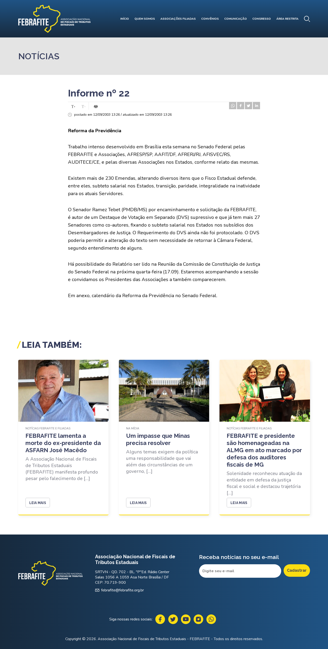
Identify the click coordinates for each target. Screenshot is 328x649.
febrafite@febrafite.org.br (122, 590)
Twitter (173, 619)
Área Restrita (287, 19)
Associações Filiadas (178, 19)
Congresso (261, 19)
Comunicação (235, 19)
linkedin (256, 105)
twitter (248, 105)
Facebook (160, 619)
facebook (240, 105)
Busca (307, 19)
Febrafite (54, 19)
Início (124, 19)
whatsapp (232, 105)
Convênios (210, 19)
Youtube (186, 619)
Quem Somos (144, 19)
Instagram (198, 619)
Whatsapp (211, 619)
